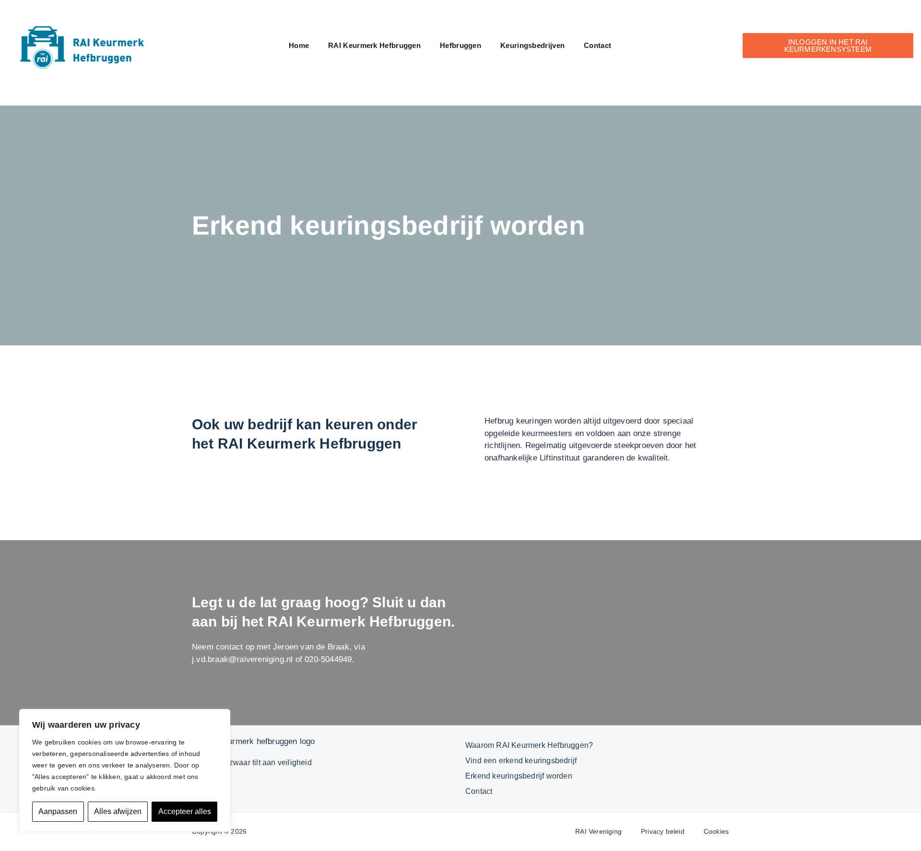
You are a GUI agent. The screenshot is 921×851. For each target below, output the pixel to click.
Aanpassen (57, 811)
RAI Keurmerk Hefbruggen (374, 45)
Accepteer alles (184, 811)
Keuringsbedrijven (532, 45)
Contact (597, 45)
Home (299, 45)
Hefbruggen (460, 45)
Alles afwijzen (118, 811)
